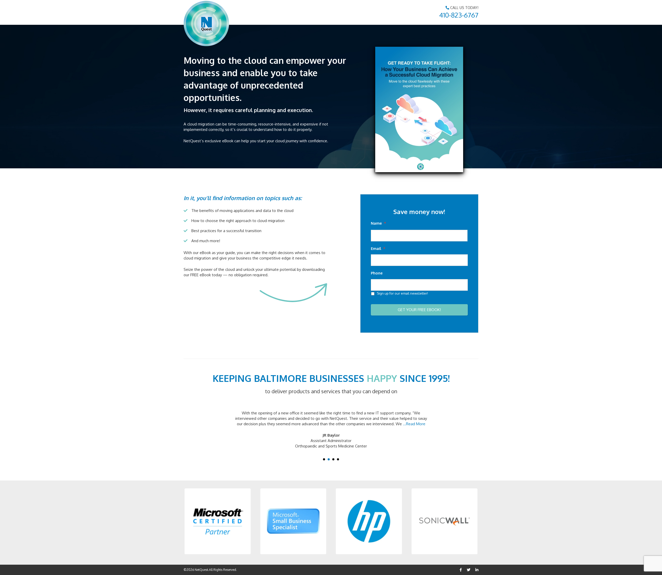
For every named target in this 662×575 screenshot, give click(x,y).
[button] (217, 521)
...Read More (414, 423)
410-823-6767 (458, 15)
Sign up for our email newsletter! (402, 293)
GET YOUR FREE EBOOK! (419, 309)
